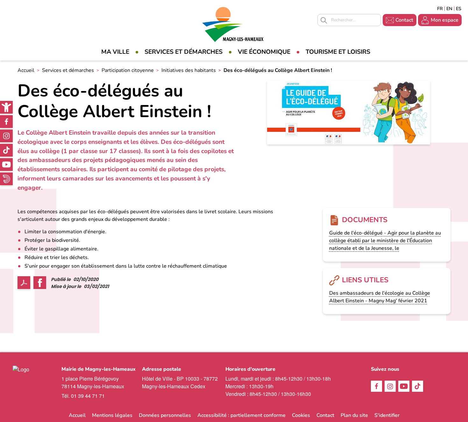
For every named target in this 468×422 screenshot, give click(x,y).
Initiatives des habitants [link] (188, 70)
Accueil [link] (26, 70)
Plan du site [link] (354, 415)
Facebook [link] (6, 121)
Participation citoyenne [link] (128, 70)
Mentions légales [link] (112, 415)
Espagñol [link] (459, 8)
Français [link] (440, 8)
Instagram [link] (6, 136)
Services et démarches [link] (184, 52)
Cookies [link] (301, 415)
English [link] (449, 8)
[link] (6, 107)
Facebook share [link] (39, 282)
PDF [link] (24, 282)
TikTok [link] (6, 150)
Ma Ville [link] (115, 52)
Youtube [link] (6, 164)
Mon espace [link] (444, 20)
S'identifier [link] (387, 415)
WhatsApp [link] (6, 178)
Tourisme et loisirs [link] (338, 52)
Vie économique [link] (264, 52)
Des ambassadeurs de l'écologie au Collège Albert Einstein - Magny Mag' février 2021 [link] (379, 297)
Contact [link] (404, 20)
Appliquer (324, 20)
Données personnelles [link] (165, 415)
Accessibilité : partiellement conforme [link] (241, 415)
